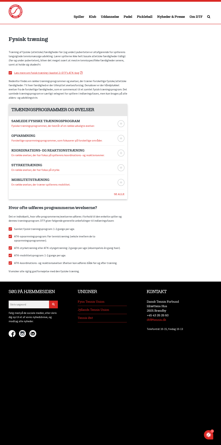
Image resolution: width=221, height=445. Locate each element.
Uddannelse (110, 17)
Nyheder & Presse (171, 17)
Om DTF (196, 17)
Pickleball (144, 17)
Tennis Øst (85, 318)
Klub (92, 17)
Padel (128, 17)
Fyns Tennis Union (91, 302)
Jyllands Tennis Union (93, 310)
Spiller (79, 17)
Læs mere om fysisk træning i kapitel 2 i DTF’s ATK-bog (46, 72)
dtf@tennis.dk (156, 320)
